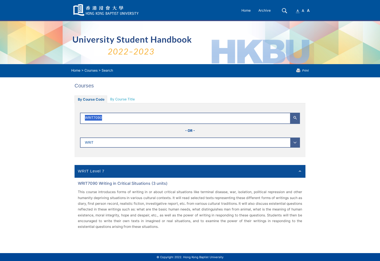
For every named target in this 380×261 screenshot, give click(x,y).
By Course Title (122, 99)
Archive (264, 10)
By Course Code (91, 99)
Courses (91, 70)
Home (246, 10)
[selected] (106, 10)
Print (305, 70)
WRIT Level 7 (91, 171)
